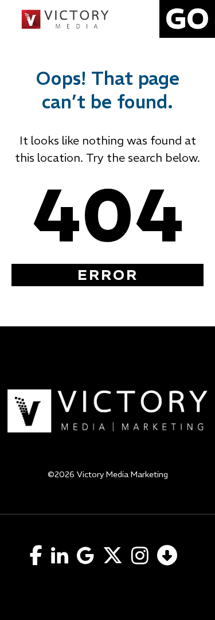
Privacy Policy (107, 489)
